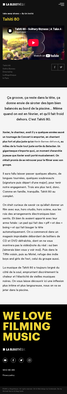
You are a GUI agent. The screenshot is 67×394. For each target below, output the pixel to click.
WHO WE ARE (9, 370)
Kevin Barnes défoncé (46, 141)
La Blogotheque (9, 75)
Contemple (52, 389)
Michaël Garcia (8, 391)
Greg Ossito (19, 391)
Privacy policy (8, 375)
